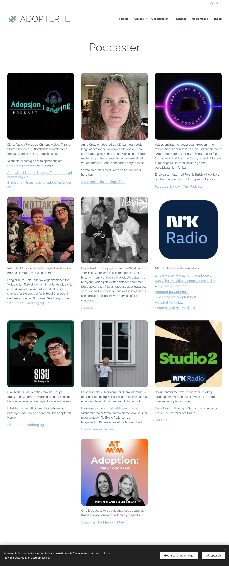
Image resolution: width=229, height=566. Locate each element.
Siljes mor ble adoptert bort (175, 297)
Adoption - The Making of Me (103, 182)
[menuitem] (124, 18)
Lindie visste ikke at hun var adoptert (183, 275)
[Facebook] (211, 4)
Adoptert (87, 307)
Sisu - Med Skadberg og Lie (28, 303)
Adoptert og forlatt (169, 302)
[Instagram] (217, 4)
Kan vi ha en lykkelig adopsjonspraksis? (185, 281)
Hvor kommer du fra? (97, 429)
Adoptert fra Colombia (171, 292)
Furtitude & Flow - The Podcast (178, 186)
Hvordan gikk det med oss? (175, 308)
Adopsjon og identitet (171, 286)
